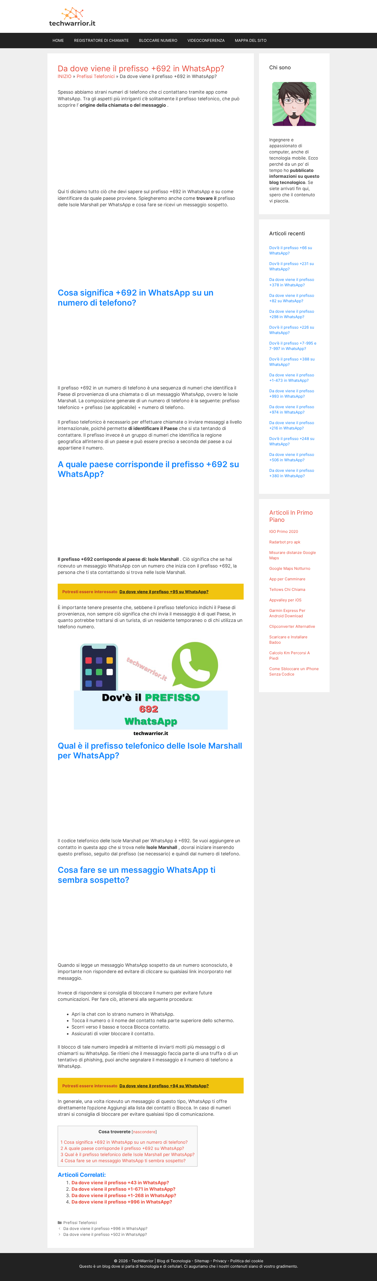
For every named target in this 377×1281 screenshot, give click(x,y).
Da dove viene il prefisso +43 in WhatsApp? (120, 1182)
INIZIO (65, 76)
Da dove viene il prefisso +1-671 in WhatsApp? (123, 1189)
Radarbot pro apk (284, 542)
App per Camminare (287, 578)
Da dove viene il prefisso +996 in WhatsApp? (122, 1202)
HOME (58, 40)
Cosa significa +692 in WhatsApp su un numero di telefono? (124, 1142)
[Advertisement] (151, 152)
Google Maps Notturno (289, 568)
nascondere (144, 1131)
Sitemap (201, 1260)
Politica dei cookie (246, 1260)
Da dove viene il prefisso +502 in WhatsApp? (105, 1234)
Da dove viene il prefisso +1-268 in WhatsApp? (124, 1195)
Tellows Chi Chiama (287, 589)
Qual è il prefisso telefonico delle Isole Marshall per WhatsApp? (128, 1154)
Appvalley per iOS (285, 600)
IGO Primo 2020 (283, 531)
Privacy (219, 1260)
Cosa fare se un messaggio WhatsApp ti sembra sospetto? (123, 1160)
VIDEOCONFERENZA (206, 40)
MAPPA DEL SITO (250, 40)
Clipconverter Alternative (292, 626)
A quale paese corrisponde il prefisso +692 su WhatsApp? (122, 1148)
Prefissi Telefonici (96, 76)
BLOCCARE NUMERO (158, 40)
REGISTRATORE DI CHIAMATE (101, 40)
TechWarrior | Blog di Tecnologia (161, 1260)
